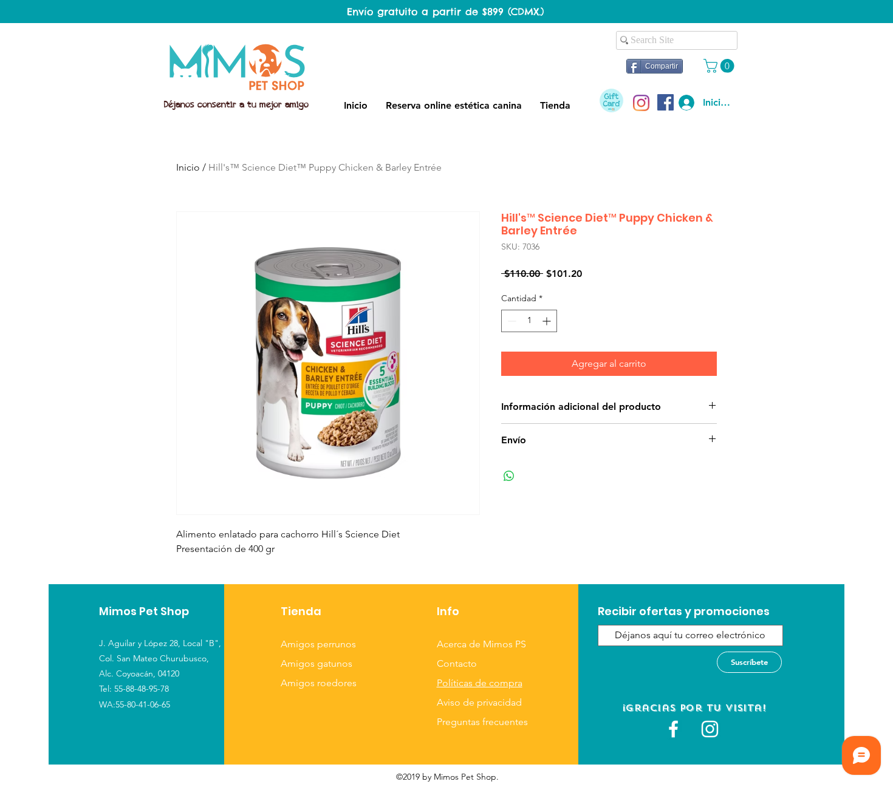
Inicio (188, 167)
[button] (720, 66)
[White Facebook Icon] (673, 729)
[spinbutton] (529, 321)
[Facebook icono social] (665, 102)
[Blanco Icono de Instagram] (710, 729)
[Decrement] (510, 321)
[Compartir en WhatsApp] (509, 476)
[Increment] (547, 321)
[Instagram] (641, 103)
